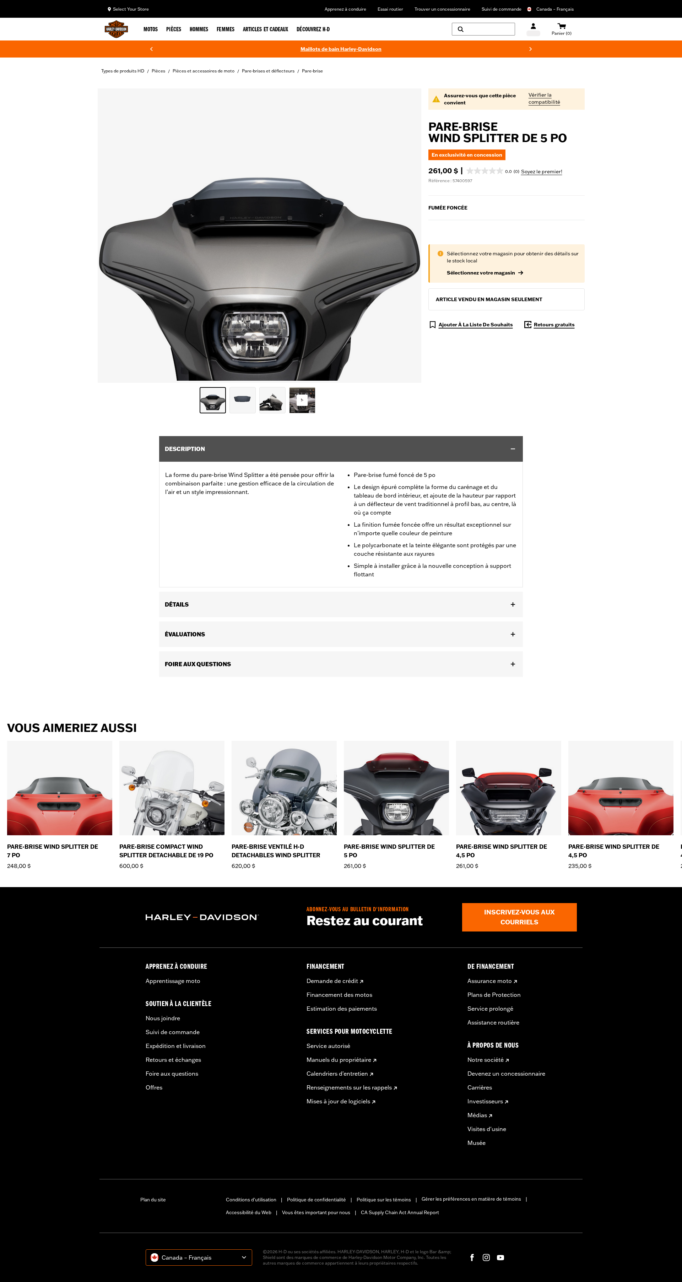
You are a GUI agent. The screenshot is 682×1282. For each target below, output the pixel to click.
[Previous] (151, 49)
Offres (154, 1087)
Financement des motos (339, 994)
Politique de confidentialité (316, 1199)
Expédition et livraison (176, 1045)
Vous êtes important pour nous (316, 1212)
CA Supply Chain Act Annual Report (400, 1212)
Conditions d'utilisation (251, 1199)
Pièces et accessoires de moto (203, 71)
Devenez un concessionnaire (506, 1073)
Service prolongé (490, 1008)
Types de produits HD (122, 71)
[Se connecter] (533, 29)
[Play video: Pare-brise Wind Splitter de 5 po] (302, 400)
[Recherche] (483, 29)
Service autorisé (328, 1045)
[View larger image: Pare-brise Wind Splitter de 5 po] (259, 234)
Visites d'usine (486, 1128)
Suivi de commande (501, 9)
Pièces (158, 71)
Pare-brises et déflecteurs (268, 71)
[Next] (530, 49)
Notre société (485, 1059)
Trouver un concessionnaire (442, 9)
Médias (477, 1115)
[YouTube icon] (500, 1257)
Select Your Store (131, 9)
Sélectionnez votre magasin (481, 273)
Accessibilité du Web (248, 1212)
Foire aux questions (172, 1073)
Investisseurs (485, 1101)
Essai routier (390, 9)
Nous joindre (163, 1018)
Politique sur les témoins (384, 1199)
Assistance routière (493, 1022)
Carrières (479, 1087)
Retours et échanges (173, 1059)
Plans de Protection (494, 994)
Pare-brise (312, 71)
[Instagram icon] (486, 1257)
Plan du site (153, 1199)
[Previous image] (112, 235)
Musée (476, 1142)
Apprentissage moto (173, 980)
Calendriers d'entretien (337, 1073)
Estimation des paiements (342, 1008)
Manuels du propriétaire (339, 1059)
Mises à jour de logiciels (338, 1101)
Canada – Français (555, 9)
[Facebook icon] (472, 1257)
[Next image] (407, 235)
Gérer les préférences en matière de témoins (471, 1199)
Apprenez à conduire (345, 9)
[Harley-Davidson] (220, 917)
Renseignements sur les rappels (349, 1087)
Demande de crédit (332, 980)
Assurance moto (489, 980)
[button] (492, 171)
